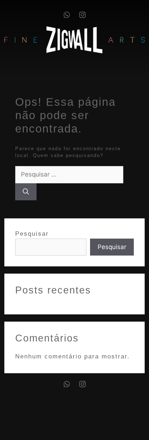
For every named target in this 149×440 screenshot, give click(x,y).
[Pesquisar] (26, 192)
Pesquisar (32, 233)
